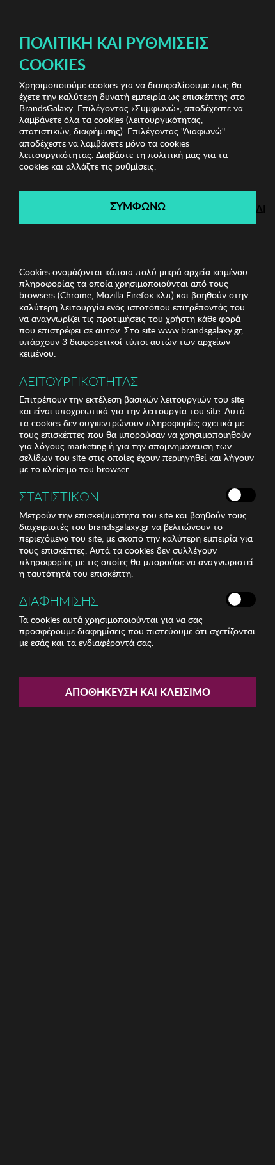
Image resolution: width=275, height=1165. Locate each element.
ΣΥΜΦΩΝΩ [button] (138, 205)
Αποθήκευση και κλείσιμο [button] (137, 691)
